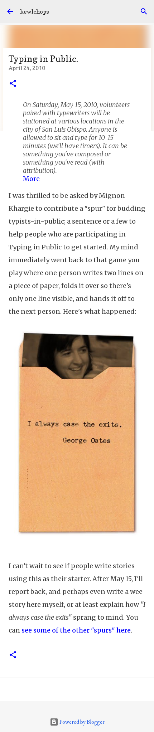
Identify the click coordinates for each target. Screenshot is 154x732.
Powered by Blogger (81, 722)
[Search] (144, 11)
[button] (13, 84)
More (31, 179)
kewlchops (34, 11)
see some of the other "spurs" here (76, 630)
